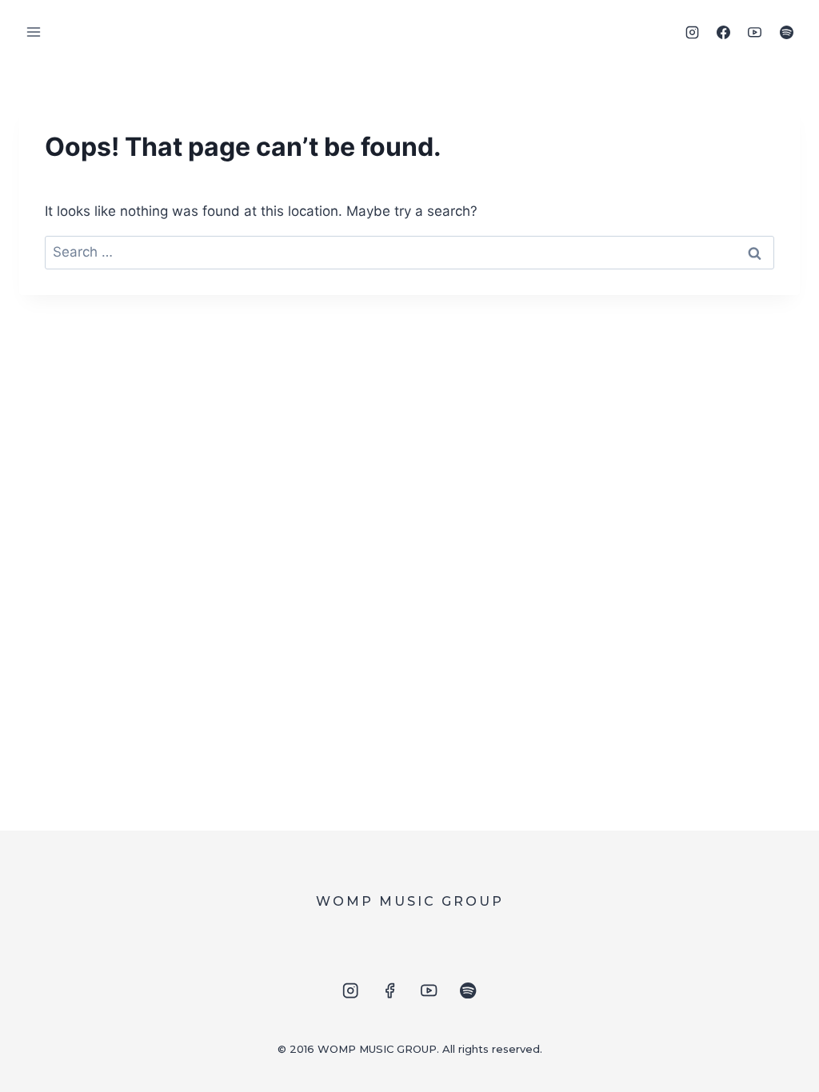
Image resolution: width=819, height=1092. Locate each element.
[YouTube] (755, 32)
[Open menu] (34, 31)
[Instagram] (692, 32)
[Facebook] (723, 32)
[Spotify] (786, 32)
